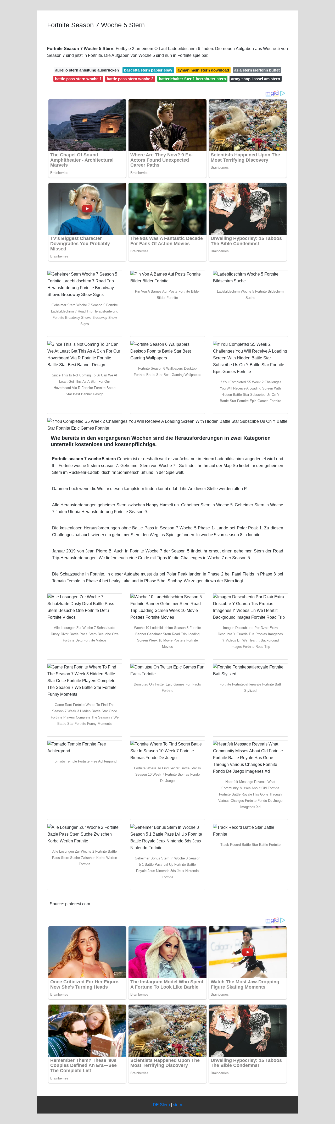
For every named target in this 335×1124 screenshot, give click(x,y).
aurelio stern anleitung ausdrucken (87, 70)
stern (177, 1105)
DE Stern (161, 1105)
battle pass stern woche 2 (130, 78)
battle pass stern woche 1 (78, 78)
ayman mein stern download (203, 70)
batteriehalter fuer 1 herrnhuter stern (192, 78)
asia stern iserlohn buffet (257, 70)
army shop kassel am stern (255, 78)
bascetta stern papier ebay (148, 70)
